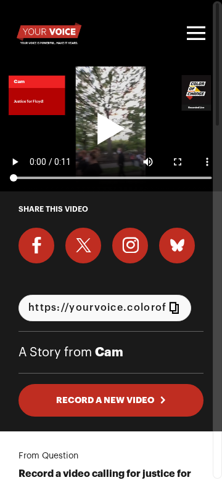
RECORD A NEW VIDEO (105, 400)
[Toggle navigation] (194, 33)
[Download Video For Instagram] (130, 245)
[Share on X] (83, 245)
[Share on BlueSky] (177, 245)
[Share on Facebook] (36, 245)
